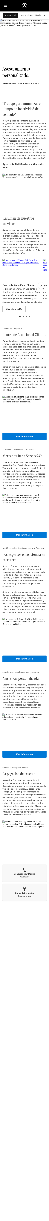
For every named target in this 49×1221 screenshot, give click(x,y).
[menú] (5, 5)
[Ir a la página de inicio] (24, 6)
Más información (24, 436)
